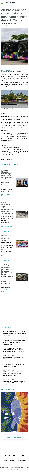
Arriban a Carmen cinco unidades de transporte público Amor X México (14, 15)
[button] (3, 412)
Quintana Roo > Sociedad (6, 232)
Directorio (12, 460)
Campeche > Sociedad (8, 68)
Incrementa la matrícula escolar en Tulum (6, 238)
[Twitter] (10, 455)
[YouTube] (23, 455)
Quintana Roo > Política (6, 168)
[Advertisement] (14, 310)
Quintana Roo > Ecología (6, 202)
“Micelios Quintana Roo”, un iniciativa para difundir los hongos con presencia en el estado (7, 269)
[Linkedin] (14, 455)
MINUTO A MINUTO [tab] (6, 327)
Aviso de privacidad (21, 460)
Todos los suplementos (15, 437)
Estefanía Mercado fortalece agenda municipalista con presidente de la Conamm (7, 175)
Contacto (5, 460)
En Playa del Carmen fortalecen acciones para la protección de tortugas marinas (7, 209)
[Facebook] (5, 455)
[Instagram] (18, 455)
